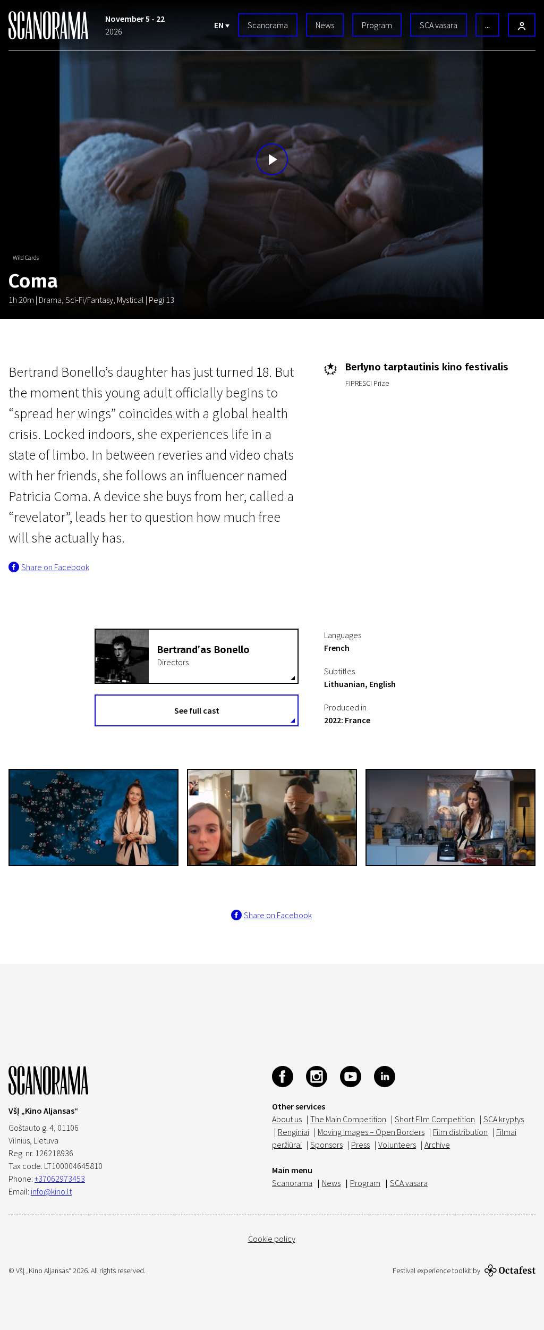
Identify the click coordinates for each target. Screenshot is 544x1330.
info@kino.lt (51, 1191)
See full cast (196, 710)
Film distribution (460, 1131)
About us (287, 1119)
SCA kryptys (503, 1119)
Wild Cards (26, 257)
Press (360, 1144)
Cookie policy (271, 1238)
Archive (437, 1144)
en (219, 25)
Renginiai (293, 1131)
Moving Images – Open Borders (371, 1131)
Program (377, 25)
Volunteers (397, 1144)
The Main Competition (348, 1119)
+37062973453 (60, 1178)
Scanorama (268, 25)
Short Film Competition (435, 1119)
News (325, 25)
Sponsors (326, 1144)
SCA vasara (438, 25)
